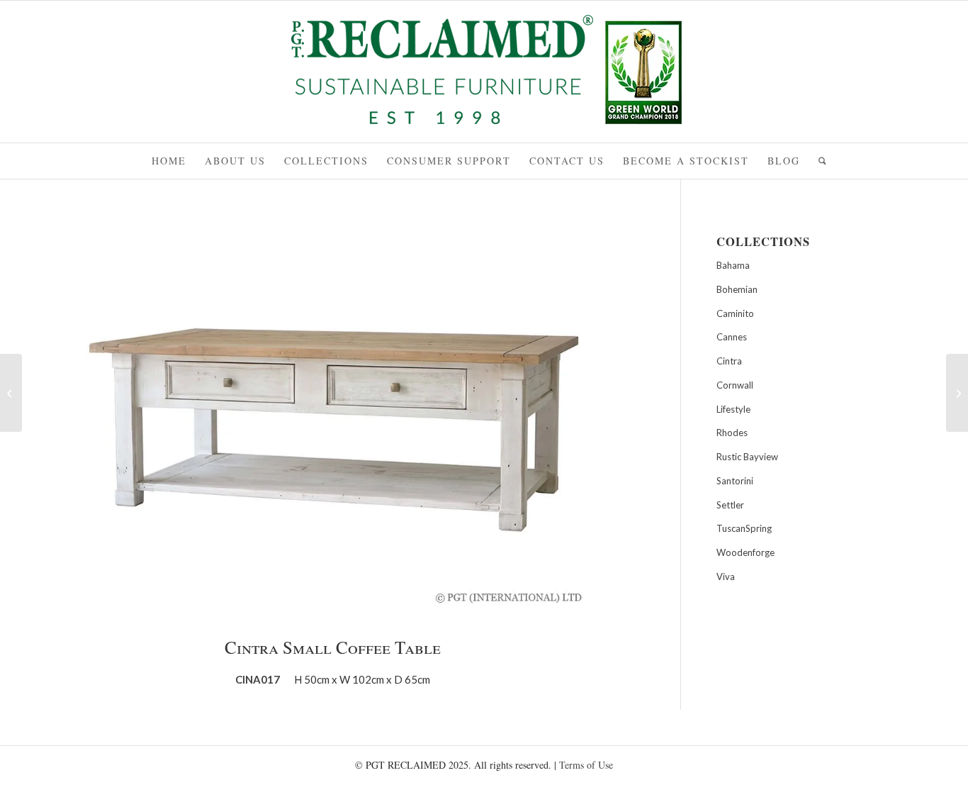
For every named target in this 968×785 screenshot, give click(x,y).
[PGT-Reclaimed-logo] (484, 73)
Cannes (731, 337)
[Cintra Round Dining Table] (11, 393)
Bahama (733, 265)
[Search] (817, 161)
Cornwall (734, 385)
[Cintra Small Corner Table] (957, 393)
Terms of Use (586, 765)
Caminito (735, 313)
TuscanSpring (744, 528)
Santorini (734, 480)
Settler (730, 505)
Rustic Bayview (747, 456)
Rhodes (732, 432)
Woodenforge (745, 552)
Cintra (729, 361)
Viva (725, 576)
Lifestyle (733, 409)
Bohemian (737, 289)
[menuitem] (169, 161)
